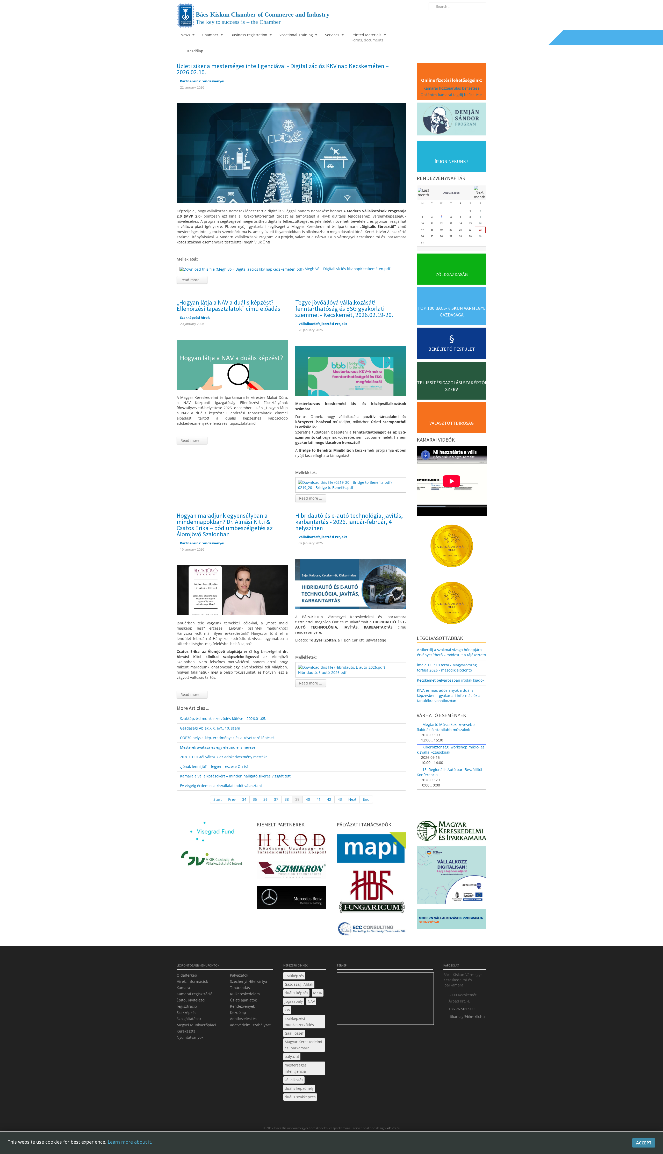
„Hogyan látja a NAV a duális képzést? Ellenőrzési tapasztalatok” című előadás (228, 305)
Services (332, 34)
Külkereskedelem (245, 993)
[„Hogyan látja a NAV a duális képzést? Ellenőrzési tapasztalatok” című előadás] (232, 364)
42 (329, 799)
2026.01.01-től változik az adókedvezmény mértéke (224, 756)
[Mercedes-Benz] (291, 898)
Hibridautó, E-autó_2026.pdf (322, 672)
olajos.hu (393, 1128)
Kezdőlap (238, 1012)
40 (308, 799)
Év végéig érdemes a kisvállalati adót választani (221, 785)
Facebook (452, 17)
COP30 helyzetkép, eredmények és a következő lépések (227, 737)
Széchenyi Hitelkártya (248, 981)
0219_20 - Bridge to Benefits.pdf (325, 487)
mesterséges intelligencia (296, 1068)
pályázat (292, 1056)
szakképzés (294, 975)
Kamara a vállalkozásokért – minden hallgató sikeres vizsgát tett (235, 776)
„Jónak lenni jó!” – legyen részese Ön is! (214, 766)
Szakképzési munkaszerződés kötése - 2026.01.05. (223, 718)
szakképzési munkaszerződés (299, 1021)
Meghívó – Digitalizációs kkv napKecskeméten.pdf (347, 268)
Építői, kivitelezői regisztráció (191, 1003)
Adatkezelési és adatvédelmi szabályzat (250, 1021)
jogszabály (294, 1001)
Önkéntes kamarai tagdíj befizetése (452, 94)
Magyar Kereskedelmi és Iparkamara (303, 1044)
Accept (643, 1143)
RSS (481, 17)
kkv (287, 1009)
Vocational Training (296, 34)
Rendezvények (242, 1006)
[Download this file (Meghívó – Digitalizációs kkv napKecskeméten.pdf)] (242, 268)
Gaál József (294, 1033)
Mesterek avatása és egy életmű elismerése (217, 747)
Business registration (249, 34)
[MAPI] (371, 849)
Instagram (471, 17)
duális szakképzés (300, 1096)
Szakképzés (186, 1012)
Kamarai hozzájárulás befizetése (451, 88)
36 (265, 799)
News (186, 34)
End (366, 799)
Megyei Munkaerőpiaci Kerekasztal (196, 1028)
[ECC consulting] (371, 930)
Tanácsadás (240, 987)
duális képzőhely (299, 1088)
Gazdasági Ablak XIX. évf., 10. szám (210, 728)
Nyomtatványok (190, 1037)
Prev (232, 799)
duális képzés (296, 992)
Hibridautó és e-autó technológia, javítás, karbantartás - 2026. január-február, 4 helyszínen (349, 521)
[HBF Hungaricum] (371, 892)
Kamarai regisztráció (194, 993)
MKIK (317, 992)
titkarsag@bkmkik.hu (467, 1016)
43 (340, 799)
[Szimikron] (291, 871)
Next (352, 799)
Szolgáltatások (189, 1018)
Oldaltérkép (187, 975)
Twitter (462, 17)
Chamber (210, 34)
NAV (311, 1001)
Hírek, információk (192, 981)
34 (244, 799)
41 (318, 799)
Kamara (183, 987)
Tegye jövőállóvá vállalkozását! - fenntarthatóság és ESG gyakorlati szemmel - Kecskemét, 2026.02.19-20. (344, 308)
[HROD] (291, 844)
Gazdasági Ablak (299, 984)
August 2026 (451, 192)
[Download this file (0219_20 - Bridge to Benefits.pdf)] (345, 482)
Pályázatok (239, 975)
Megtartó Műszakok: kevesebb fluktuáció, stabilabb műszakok (446, 727)
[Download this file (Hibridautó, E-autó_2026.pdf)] (342, 667)
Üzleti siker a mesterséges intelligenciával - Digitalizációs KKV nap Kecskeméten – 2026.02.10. (283, 69)
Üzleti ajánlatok (243, 1000)
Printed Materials (367, 37)
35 (255, 799)
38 (287, 799)
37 (276, 799)
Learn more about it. (130, 1142)
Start (217, 799)
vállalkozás (294, 1079)
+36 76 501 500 (461, 1008)
